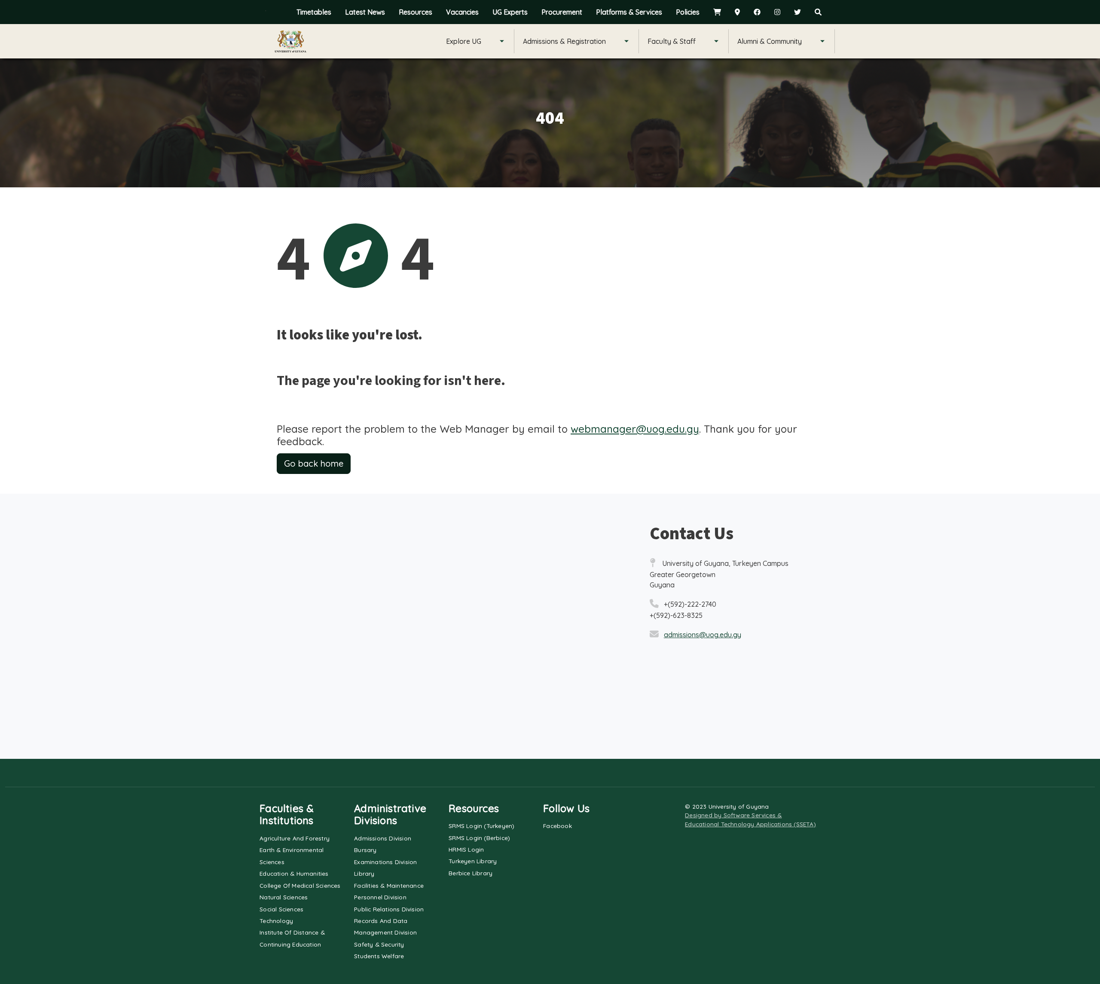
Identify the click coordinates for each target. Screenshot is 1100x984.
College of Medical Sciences (300, 885)
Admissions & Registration (564, 41)
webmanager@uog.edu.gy (635, 428)
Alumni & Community (769, 41)
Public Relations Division (389, 909)
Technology (276, 920)
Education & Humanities (294, 873)
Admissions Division (382, 838)
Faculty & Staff (672, 41)
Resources (415, 12)
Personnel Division (380, 897)
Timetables (313, 12)
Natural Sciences (284, 897)
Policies (688, 12)
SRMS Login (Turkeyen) (481, 825)
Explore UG (463, 41)
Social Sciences (281, 909)
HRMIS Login (466, 849)
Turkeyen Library (473, 861)
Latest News (365, 12)
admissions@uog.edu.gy (702, 634)
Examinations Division (385, 861)
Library (364, 873)
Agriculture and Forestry (295, 838)
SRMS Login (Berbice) (479, 837)
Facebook (557, 825)
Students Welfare (379, 956)
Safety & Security (379, 944)
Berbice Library (470, 873)
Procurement (561, 12)
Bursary (365, 849)
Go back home (313, 463)
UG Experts (510, 12)
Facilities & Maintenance (389, 885)
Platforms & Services (629, 12)
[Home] (290, 41)
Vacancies (462, 12)
